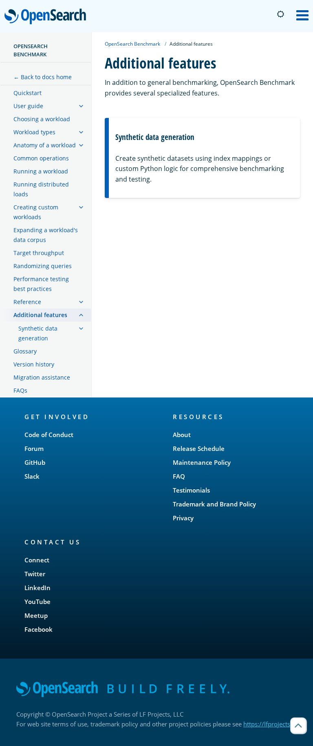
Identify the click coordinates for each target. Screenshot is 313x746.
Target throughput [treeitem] (38, 253)
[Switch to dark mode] (280, 14)
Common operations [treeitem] (41, 158)
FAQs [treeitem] (20, 390)
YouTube (37, 601)
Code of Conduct (48, 435)
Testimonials (191, 490)
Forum (34, 448)
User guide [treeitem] (28, 106)
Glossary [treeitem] (25, 351)
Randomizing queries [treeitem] (42, 266)
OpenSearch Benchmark (30, 50)
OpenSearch (47, 17)
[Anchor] (93, 416)
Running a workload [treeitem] (40, 171)
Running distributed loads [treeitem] (41, 189)
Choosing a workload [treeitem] (41, 119)
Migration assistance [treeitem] (41, 377)
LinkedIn (37, 588)
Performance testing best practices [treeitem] (41, 284)
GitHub (34, 462)
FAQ (179, 476)
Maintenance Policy (202, 462)
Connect (36, 560)
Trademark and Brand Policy (214, 504)
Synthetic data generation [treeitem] (37, 333)
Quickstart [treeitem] (27, 93)
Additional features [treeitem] (40, 315)
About (182, 435)
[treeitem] (81, 106)
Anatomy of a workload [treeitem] (44, 145)
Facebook (38, 629)
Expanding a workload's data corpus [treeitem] (45, 235)
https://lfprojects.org (272, 724)
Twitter (34, 574)
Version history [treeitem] (33, 364)
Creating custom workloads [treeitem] (35, 212)
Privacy (183, 518)
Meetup (36, 615)
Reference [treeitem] (27, 302)
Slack (32, 476)
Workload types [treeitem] (34, 132)
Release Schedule (199, 448)
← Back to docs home (42, 77)
